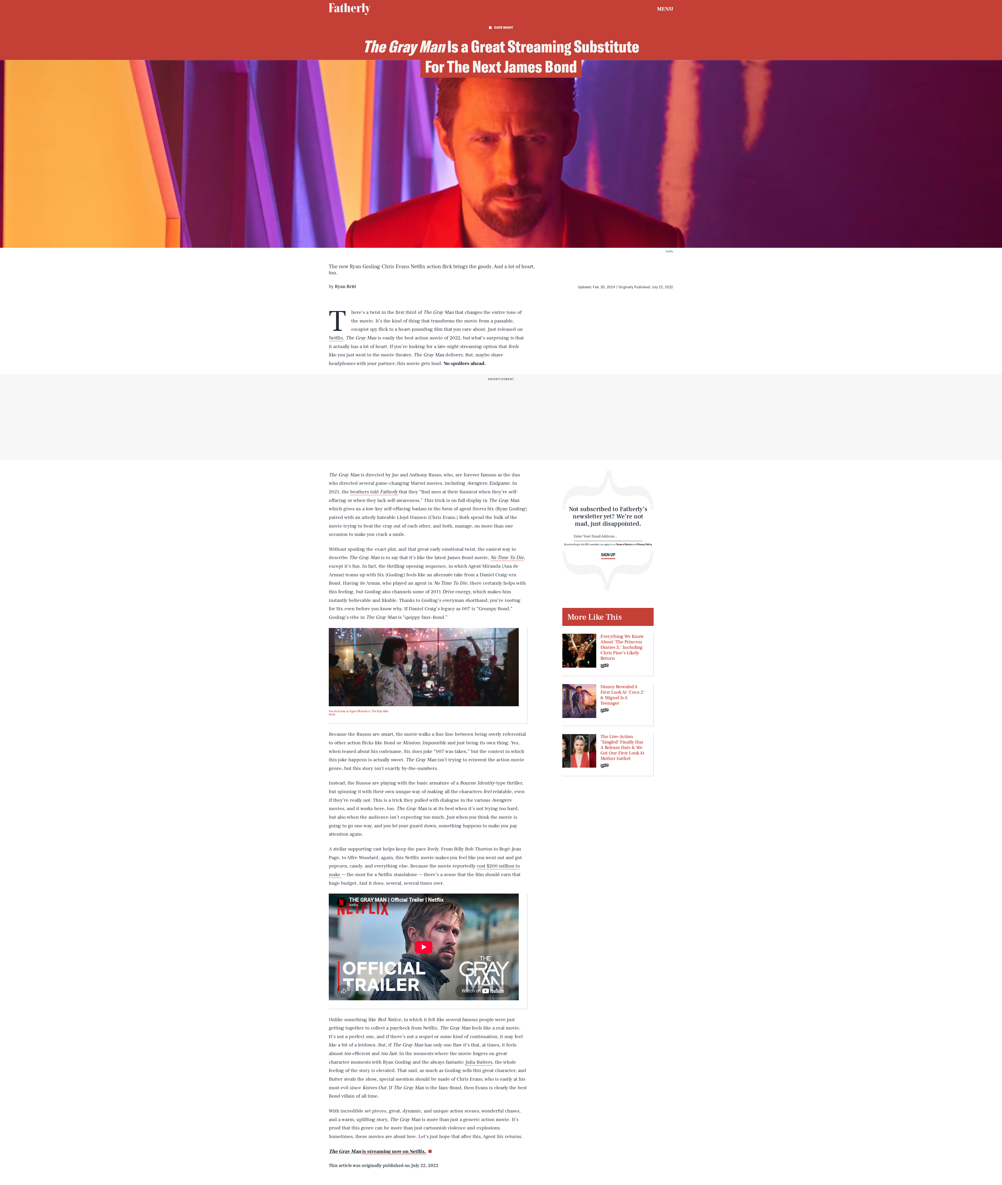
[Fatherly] (350, 9)
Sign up (608, 554)
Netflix (336, 338)
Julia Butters (478, 1062)
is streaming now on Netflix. (394, 1151)
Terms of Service (624, 544)
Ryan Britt (345, 287)
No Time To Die (507, 557)
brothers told (374, 492)
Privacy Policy (644, 544)
